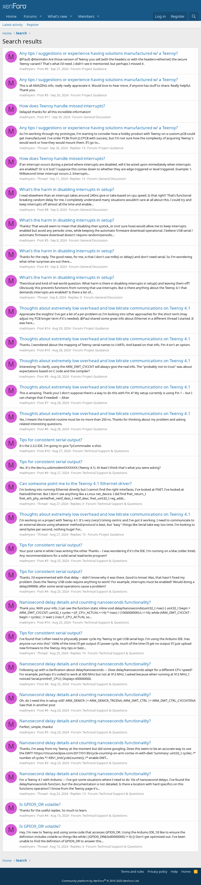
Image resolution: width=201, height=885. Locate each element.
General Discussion (97, 117)
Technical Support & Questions (106, 451)
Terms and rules (132, 871)
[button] (40, 16)
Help (174, 871)
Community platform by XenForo (100, 881)
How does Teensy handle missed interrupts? (62, 106)
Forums (30, 16)
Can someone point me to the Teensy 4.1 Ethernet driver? (75, 483)
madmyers (27, 69)
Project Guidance (94, 69)
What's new (57, 16)
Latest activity (12, 24)
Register (33, 24)
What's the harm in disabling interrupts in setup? (66, 189)
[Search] (194, 16)
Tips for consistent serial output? (50, 439)
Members (86, 16)
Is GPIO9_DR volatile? (40, 804)
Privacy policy (157, 871)
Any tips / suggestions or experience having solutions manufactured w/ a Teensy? (98, 53)
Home (11, 16)
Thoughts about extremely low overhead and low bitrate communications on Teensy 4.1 (104, 308)
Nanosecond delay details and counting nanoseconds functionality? (85, 602)
